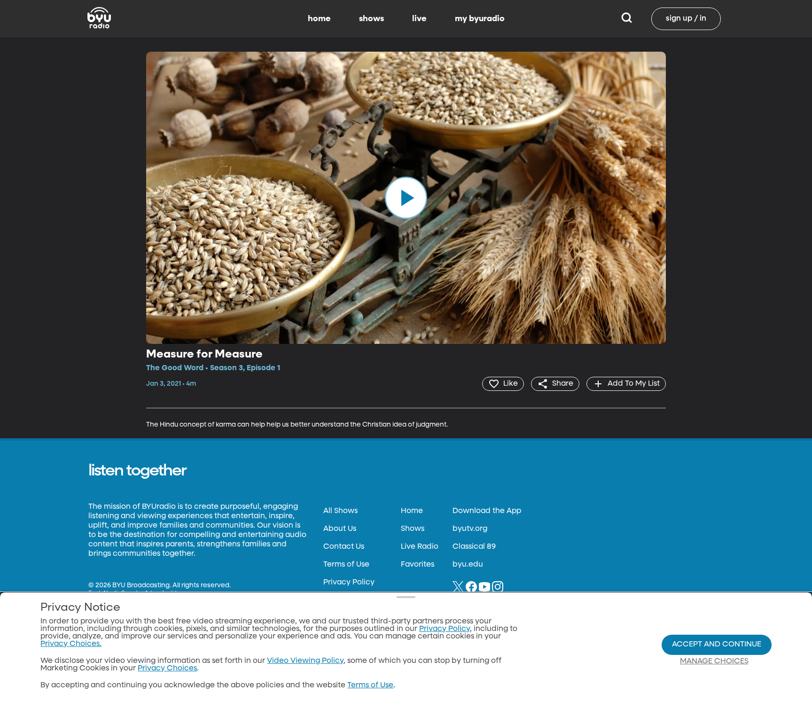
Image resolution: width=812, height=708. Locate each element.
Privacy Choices (167, 668)
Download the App (487, 511)
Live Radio (419, 547)
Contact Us (343, 547)
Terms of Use (346, 564)
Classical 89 (474, 547)
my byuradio (480, 19)
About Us (339, 529)
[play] (406, 198)
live (419, 19)
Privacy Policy (349, 582)
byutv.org (470, 529)
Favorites (417, 564)
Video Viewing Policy (305, 661)
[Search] (627, 19)
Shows (412, 529)
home (319, 19)
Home (412, 511)
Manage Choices (714, 661)
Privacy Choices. (71, 644)
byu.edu (468, 564)
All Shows (340, 511)
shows (371, 19)
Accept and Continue (716, 644)
